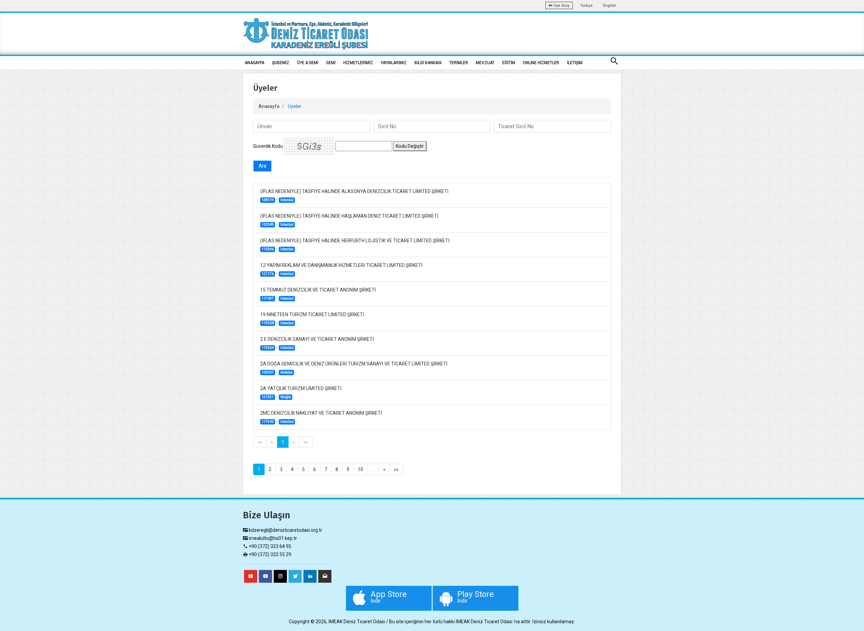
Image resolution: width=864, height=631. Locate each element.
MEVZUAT (485, 62)
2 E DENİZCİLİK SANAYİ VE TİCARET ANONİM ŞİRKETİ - (317, 343)
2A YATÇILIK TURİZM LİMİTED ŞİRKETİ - (301, 392)
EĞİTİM (508, 62)
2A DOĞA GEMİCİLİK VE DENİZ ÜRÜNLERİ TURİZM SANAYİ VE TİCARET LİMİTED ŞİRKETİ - (354, 368)
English (609, 5)
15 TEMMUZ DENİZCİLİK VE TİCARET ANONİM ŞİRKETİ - (318, 294)
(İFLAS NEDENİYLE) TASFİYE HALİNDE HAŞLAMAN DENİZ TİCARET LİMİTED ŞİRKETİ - (349, 220)
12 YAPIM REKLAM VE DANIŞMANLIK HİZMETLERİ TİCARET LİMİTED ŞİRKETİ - (341, 269)
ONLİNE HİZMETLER (541, 62)
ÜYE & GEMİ (307, 62)
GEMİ (330, 62)
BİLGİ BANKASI (427, 62)
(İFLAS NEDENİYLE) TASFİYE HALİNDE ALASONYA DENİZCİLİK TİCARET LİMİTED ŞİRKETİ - (354, 195)
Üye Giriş (560, 5)
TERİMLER (458, 62)
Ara (262, 166)
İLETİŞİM (575, 62)
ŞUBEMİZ (280, 62)
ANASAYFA (254, 62)
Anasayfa (269, 106)
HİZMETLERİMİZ (358, 62)
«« (260, 442)
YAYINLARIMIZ (394, 62)
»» (305, 442)
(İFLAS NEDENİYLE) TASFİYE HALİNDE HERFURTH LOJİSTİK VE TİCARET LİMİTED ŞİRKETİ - (355, 244)
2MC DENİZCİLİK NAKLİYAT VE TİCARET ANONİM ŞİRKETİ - (321, 417)
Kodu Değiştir (410, 146)
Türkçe (586, 5)
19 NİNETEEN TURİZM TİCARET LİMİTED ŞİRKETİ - (312, 318)
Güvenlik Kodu (268, 146)
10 (360, 469)
